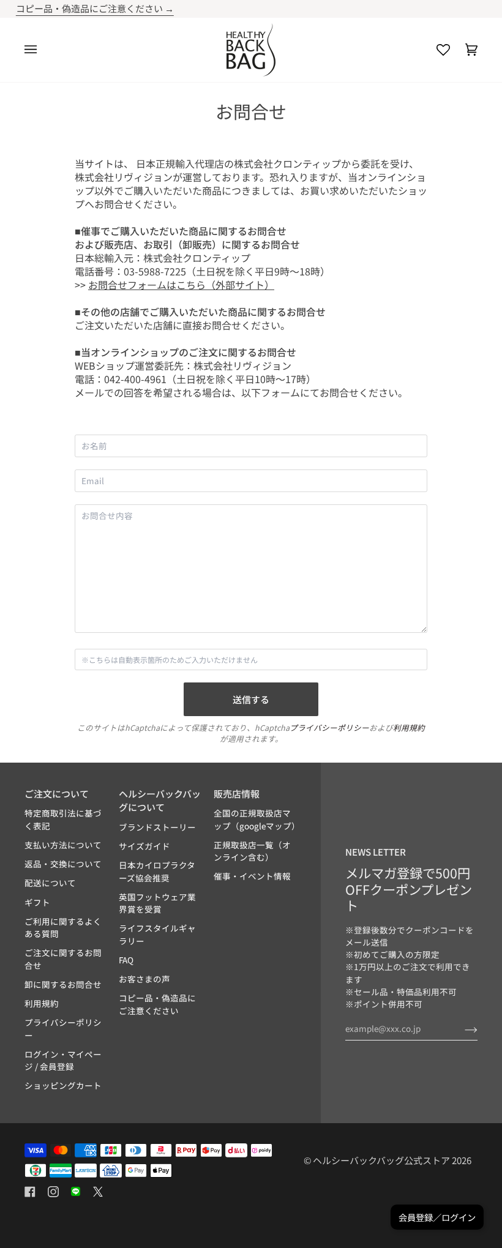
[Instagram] (53, 1191)
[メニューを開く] (38, 50)
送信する (251, 699)
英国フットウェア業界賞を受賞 (157, 903)
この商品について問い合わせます (145, 673)
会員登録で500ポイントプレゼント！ (277, 8)
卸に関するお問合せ (63, 984)
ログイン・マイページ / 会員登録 (63, 1060)
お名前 (94, 458)
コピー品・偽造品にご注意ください (157, 1004)
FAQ (126, 960)
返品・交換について (63, 864)
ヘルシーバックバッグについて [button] (160, 800)
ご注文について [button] (56, 793)
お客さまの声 (144, 979)
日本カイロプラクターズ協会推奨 (157, 871)
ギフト (37, 902)
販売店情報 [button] (237, 793)
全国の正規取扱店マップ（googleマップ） (257, 819)
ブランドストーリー (157, 827)
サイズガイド (144, 846)
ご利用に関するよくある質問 (63, 927)
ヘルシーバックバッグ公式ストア (381, 1160)
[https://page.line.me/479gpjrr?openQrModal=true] (75, 1191)
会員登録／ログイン (437, 1217)
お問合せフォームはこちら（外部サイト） (181, 284)
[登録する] (461, 1028)
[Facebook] (30, 1191)
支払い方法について (63, 845)
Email (92, 493)
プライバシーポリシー (329, 727)
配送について (50, 882)
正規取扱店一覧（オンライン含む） (252, 851)
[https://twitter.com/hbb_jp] (97, 1191)
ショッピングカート (63, 1085)
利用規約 (409, 727)
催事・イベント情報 (252, 876)
